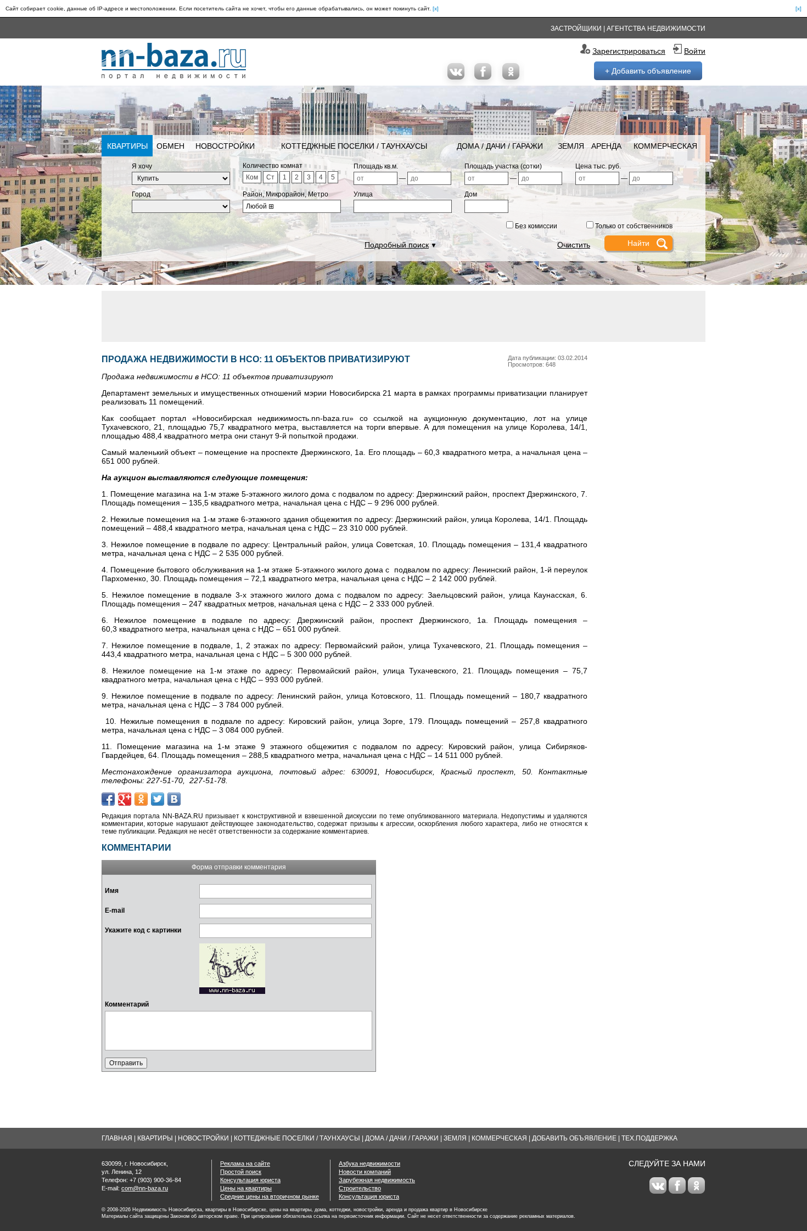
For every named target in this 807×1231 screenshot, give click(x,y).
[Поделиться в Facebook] (108, 799)
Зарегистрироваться (628, 51)
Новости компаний (365, 1171)
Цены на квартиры (246, 1188)
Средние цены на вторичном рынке (269, 1196)
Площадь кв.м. (376, 166)
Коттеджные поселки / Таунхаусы (354, 146)
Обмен (170, 146)
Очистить (573, 244)
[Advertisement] (403, 315)
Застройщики (576, 28)
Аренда (606, 146)
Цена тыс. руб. (598, 166)
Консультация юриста (250, 1180)
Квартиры (127, 146)
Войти (694, 51)
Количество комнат (272, 166)
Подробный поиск (397, 244)
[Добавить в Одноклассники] (141, 799)
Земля (571, 146)
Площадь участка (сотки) (503, 166)
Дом (470, 194)
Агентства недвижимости (656, 28)
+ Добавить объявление (648, 70)
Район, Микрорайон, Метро (285, 194)
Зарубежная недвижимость (377, 1180)
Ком (252, 177)
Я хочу (142, 166)
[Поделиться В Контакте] (174, 799)
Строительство (360, 1188)
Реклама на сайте (245, 1163)
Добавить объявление (574, 1138)
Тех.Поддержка (649, 1138)
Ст (270, 177)
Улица (363, 194)
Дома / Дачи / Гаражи (500, 146)
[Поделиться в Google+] (124, 799)
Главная (117, 1138)
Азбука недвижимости (369, 1163)
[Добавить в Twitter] (157, 799)
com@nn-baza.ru (144, 1188)
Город (141, 194)
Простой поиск (240, 1171)
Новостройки (225, 146)
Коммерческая (665, 146)
